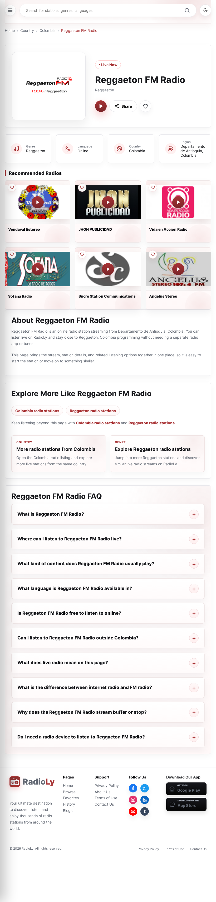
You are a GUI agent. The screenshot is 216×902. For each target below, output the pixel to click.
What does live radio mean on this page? (62, 662)
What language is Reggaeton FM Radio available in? (74, 588)
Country (27, 30)
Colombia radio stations (37, 410)
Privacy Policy (107, 785)
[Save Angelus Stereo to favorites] (153, 254)
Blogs (67, 810)
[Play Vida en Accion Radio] (178, 202)
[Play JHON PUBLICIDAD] (108, 202)
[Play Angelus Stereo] (178, 269)
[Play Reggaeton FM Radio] (101, 106)
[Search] (187, 10)
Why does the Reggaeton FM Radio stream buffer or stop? (82, 712)
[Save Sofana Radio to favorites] (12, 254)
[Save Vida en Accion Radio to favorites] (153, 187)
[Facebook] (133, 788)
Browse (69, 792)
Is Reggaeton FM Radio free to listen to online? (69, 613)
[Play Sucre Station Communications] (108, 269)
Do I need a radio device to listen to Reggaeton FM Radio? (81, 737)
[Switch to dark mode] (205, 10)
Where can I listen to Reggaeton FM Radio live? (69, 538)
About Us (102, 792)
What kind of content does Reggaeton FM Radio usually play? (85, 563)
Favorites (71, 798)
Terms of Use (106, 798)
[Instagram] (133, 800)
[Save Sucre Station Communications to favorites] (82, 254)
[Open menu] (10, 10)
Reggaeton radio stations (93, 410)
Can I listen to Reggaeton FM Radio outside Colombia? (78, 637)
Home (10, 30)
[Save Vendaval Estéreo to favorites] (12, 187)
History (69, 804)
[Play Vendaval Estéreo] (38, 202)
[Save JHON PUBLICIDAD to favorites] (82, 187)
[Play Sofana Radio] (38, 269)
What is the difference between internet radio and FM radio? (84, 687)
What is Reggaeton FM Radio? (50, 514)
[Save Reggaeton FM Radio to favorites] (145, 106)
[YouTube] (133, 811)
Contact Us (104, 804)
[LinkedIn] (144, 800)
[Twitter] (144, 788)
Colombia (48, 30)
